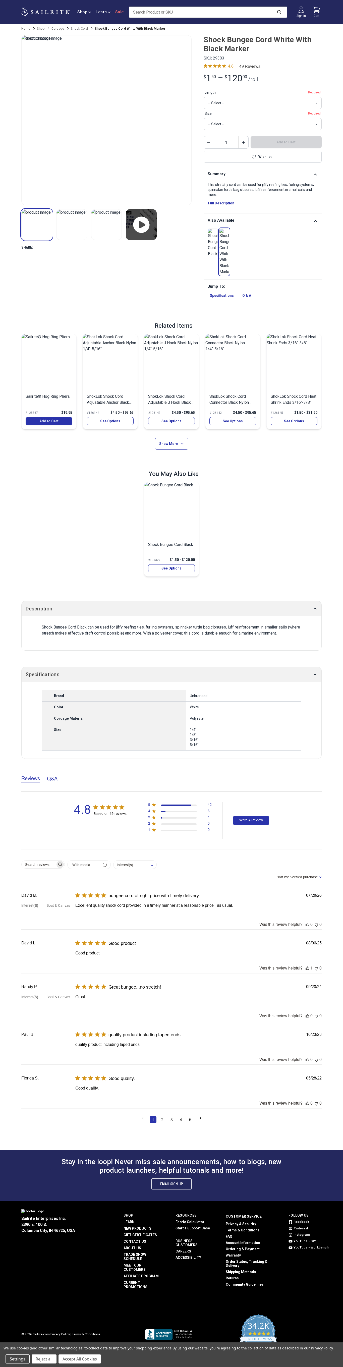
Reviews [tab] (30, 778)
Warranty (233, 1255)
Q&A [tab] (52, 778)
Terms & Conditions (242, 1230)
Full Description (221, 203)
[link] (213, 243)
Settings (17, 1359)
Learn (101, 12)
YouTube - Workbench (311, 1247)
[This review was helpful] (307, 924)
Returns (232, 1278)
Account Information (243, 1243)
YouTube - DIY (305, 1241)
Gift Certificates (140, 1235)
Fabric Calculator (190, 1222)
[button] (36, 224)
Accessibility (188, 1258)
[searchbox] (38, 864)
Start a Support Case (193, 1228)
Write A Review (251, 820)
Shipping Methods (241, 1272)
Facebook (301, 1222)
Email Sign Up (171, 1184)
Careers (183, 1251)
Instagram (302, 1234)
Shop (82, 12)
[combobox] (135, 864)
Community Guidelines (245, 1284)
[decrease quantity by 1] (209, 142)
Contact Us (135, 1241)
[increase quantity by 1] (243, 142)
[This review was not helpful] (316, 924)
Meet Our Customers (135, 1267)
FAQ (229, 1236)
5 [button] (190, 1119)
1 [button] (153, 1119)
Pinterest (301, 1228)
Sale (119, 12)
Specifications (222, 296)
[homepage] (45, 12)
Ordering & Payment (243, 1249)
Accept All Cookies (80, 1359)
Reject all (44, 1359)
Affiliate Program (141, 1276)
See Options (110, 421)
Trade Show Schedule (135, 1256)
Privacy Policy (60, 1334)
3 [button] (171, 1119)
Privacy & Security (241, 1224)
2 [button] (162, 1119)
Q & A (246, 296)
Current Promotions (135, 1285)
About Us (132, 1248)
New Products (137, 1228)
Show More (168, 444)
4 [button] (181, 1119)
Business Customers (187, 1243)
